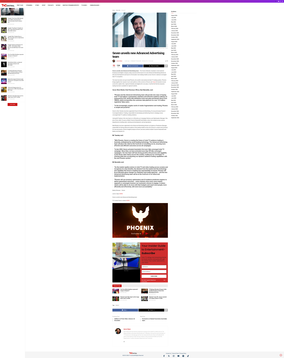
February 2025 (174, 54)
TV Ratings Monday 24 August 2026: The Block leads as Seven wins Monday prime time (15, 72)
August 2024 (174, 67)
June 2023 (173, 98)
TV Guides (84, 5)
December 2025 (175, 32)
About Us (22, 1)
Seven (117, 305)
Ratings (58, 5)
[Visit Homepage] (7, 5)
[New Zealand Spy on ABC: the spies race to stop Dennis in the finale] (4, 38)
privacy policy (159, 280)
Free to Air (20, 5)
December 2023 (175, 85)
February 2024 (174, 80)
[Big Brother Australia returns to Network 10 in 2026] (4, 81)
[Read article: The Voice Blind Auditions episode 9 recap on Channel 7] (115, 291)
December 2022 (175, 111)
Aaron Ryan (119, 60)
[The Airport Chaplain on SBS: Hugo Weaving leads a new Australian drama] (4, 30)
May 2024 (173, 74)
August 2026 (174, 15)
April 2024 (173, 76)
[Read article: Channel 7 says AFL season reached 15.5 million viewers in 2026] (144, 298)
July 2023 (173, 96)
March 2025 (174, 52)
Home (113, 10)
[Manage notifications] (281, 355)
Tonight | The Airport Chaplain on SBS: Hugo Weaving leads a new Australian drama (15, 29)
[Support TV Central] (133, 353)
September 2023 (175, 91)
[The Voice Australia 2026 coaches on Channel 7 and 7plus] (4, 56)
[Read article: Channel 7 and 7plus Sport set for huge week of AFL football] (115, 298)
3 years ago (127, 60)
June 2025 (173, 46)
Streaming (29, 5)
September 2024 (175, 65)
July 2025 (173, 43)
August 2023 (174, 93)
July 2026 (173, 17)
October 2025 (174, 37)
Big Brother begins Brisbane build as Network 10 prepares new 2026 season (16, 80)
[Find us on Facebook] (280, 1)
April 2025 (173, 50)
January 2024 (174, 83)
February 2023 (174, 106)
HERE (121, 193)
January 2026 (174, 30)
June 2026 (173, 19)
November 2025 (175, 35)
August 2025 (174, 41)
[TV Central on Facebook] (164, 356)
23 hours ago (153, 300)
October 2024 (174, 63)
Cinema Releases (94, 5)
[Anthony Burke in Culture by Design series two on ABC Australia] (4, 89)
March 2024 (174, 78)
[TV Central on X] (169, 356)
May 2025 (173, 48)
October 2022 (174, 115)
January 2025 (174, 56)
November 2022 (175, 113)
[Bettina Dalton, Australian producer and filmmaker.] (4, 64)
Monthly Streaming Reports (71, 5)
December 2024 (175, 59)
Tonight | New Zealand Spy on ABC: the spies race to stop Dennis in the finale (16, 38)
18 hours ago (153, 294)
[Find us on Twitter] (282, 1)
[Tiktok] (188, 356)
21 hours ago (124, 300)
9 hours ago (123, 292)
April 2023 (173, 102)
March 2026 (174, 26)
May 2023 (173, 100)
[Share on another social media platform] (166, 66)
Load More (12, 104)
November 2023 (175, 87)
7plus (154, 82)
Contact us (17, 1)
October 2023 (174, 89)
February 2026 (174, 28)
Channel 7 (123, 10)
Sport (43, 5)
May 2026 (173, 22)
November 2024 (175, 61)
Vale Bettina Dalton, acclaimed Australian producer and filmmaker (15, 64)
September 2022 (175, 117)
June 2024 (173, 72)
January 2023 (174, 109)
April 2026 (173, 24)
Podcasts (51, 5)
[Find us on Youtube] (278, 1)
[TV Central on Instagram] (174, 356)
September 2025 (175, 39)
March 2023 (174, 104)
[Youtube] (178, 356)
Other (37, 5)
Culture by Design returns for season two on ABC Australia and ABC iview (15, 89)
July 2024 (173, 69)
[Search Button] (275, 1)
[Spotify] (183, 356)
